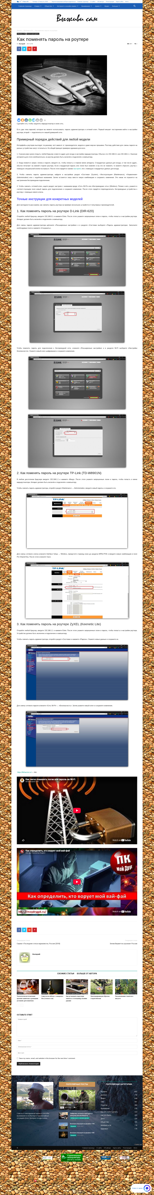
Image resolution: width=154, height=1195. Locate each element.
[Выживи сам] (77, 18)
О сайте (92, 1)
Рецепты (20, 993)
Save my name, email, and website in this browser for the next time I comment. (47, 1058)
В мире (37, 6)
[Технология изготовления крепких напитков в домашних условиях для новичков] (28, 986)
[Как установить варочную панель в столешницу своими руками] (77, 986)
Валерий (22, 44)
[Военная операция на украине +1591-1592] (77, 1100)
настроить (77, 169)
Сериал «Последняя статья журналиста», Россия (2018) (38, 944)
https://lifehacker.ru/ (24, 772)
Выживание (86, 6)
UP (73, 1191)
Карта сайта (119, 1)
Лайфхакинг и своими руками (80, 1118)
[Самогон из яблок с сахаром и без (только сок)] (52, 986)
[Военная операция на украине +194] (63, 1126)
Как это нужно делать (33, 34)
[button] (134, 6)
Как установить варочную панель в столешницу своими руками (76, 998)
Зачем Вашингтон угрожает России (123, 944)
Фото (127, 1)
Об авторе (100, 1)
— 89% (47, 1158)
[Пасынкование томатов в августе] (126, 986)
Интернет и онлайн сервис (66, 6)
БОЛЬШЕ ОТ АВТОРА (87, 974)
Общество (48, 6)
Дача (92, 993)
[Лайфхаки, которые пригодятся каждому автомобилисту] (63, 1115)
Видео (107, 6)
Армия (97, 6)
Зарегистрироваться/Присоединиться (64, 1)
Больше (115, 6)
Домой (19, 31)
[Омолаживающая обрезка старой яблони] (102, 986)
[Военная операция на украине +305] (63, 1135)
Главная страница (82, 1)
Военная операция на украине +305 (82, 1133)
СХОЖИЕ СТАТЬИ (65, 974)
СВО (62, 1107)
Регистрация (110, 1)
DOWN (80, 1191)
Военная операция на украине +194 (82, 1124)
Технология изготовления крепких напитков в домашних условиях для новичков (27, 998)
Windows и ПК (28, 31)
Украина (73, 1126)
